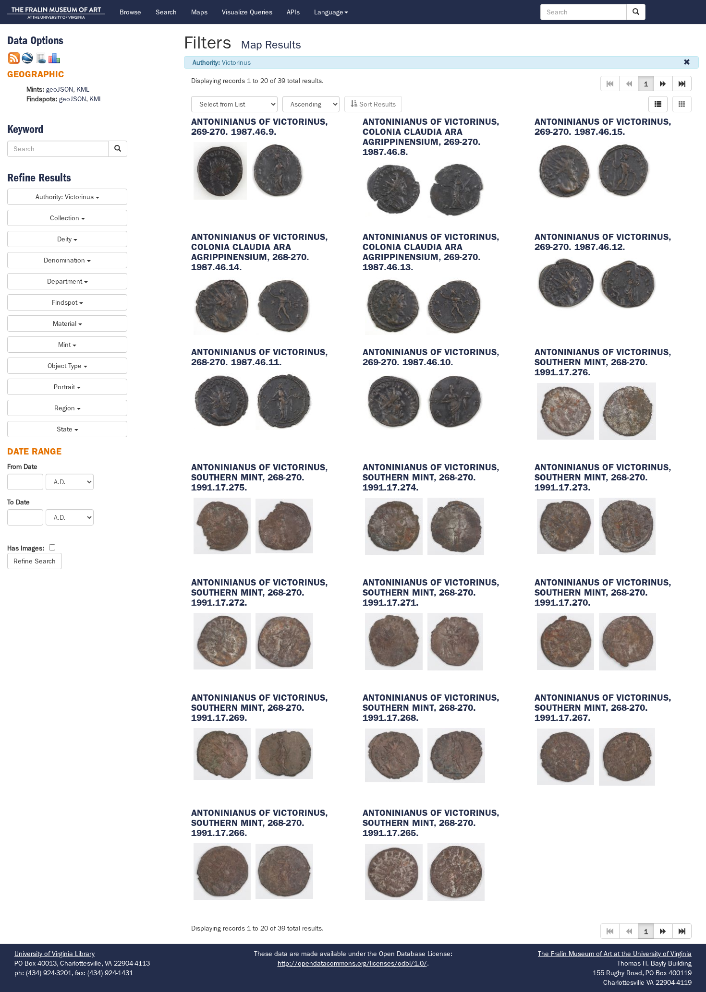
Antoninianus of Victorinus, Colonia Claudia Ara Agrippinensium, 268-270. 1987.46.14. (259, 252)
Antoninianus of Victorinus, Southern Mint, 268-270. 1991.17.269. (259, 707)
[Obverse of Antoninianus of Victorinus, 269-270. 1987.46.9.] (220, 170)
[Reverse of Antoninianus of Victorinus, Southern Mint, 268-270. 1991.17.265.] (456, 871)
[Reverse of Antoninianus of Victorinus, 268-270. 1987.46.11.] (284, 400)
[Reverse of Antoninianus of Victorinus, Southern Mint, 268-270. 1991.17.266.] (284, 870)
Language (328, 12)
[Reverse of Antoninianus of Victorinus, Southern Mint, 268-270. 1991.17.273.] (627, 525)
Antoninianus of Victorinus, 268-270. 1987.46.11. (259, 357)
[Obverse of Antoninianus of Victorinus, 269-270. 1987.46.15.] (564, 170)
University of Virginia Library (54, 953)
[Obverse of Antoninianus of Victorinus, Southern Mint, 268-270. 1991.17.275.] (222, 525)
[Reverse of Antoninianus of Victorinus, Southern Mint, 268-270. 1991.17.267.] (627, 756)
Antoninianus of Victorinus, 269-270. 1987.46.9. (259, 126)
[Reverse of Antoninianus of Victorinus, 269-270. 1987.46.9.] (278, 170)
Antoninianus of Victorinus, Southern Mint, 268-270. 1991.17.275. (259, 477)
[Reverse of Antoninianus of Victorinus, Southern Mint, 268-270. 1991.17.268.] (456, 754)
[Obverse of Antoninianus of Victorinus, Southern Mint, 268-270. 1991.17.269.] (222, 753)
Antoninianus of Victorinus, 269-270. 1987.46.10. (431, 357)
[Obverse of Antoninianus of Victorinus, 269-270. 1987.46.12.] (566, 283)
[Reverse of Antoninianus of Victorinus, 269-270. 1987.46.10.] (454, 400)
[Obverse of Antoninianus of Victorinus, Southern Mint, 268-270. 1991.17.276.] (566, 410)
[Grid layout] (682, 104)
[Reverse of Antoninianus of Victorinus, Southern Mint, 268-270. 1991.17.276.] (627, 410)
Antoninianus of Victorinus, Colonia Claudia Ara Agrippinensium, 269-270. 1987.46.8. (431, 136)
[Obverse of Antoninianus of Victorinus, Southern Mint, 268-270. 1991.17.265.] (394, 871)
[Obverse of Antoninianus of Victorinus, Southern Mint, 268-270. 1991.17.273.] (566, 525)
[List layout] (658, 104)
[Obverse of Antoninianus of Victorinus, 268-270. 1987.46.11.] (222, 400)
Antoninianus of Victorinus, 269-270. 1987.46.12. (603, 241)
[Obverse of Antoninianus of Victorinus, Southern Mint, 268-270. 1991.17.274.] (394, 525)
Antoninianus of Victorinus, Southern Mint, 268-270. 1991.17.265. (431, 822)
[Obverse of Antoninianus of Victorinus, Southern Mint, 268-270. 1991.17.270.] (566, 640)
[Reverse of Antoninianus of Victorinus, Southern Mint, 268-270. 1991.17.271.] (455, 640)
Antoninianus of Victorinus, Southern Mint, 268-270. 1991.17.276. (603, 362)
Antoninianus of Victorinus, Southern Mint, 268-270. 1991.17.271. (431, 592)
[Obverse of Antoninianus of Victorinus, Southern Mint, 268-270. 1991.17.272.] (222, 640)
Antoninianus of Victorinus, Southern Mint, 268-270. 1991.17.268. (431, 707)
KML (82, 89)
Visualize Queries (247, 12)
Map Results (271, 44)
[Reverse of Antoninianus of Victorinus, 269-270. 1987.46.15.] (623, 170)
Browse (130, 12)
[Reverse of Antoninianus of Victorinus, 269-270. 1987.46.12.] (628, 283)
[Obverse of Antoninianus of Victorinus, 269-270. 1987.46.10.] (393, 400)
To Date (18, 502)
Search (166, 12)
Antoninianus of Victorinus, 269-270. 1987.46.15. (603, 126)
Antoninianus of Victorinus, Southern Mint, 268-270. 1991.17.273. (603, 477)
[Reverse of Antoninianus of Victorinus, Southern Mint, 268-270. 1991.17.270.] (627, 640)
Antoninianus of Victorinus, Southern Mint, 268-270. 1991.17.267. (603, 707)
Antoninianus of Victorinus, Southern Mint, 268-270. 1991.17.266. (259, 822)
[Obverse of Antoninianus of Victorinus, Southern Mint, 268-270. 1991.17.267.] (566, 756)
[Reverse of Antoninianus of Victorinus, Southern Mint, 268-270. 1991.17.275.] (284, 525)
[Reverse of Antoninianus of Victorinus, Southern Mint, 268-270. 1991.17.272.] (284, 640)
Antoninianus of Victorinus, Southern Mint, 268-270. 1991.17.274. (431, 477)
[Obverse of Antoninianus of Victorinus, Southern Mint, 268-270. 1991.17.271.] (394, 640)
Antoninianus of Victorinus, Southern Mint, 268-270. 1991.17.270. (603, 592)
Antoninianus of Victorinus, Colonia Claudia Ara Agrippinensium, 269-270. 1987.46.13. (431, 252)
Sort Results (376, 104)
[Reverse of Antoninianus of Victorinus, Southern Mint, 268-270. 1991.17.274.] (455, 525)
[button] (663, 83)
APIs (293, 12)
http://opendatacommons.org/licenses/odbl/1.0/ (352, 963)
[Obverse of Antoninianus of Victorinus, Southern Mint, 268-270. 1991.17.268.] (394, 754)
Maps (199, 12)
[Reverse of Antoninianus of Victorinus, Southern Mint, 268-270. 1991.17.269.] (284, 753)
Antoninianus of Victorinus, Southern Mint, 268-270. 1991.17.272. (259, 592)
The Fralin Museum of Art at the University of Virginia (615, 953)
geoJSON (59, 89)
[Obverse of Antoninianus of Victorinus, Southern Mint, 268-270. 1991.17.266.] (222, 870)
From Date (22, 466)
